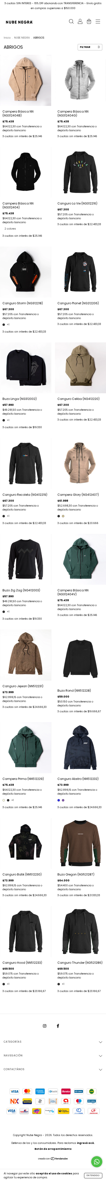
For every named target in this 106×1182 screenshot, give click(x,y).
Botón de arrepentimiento (53, 1149)
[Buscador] (71, 22)
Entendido (93, 1175)
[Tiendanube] (53, 1159)
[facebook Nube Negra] (57, 1026)
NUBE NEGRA (22, 38)
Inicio (7, 38)
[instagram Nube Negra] (45, 1026)
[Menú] (97, 22)
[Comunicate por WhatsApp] (96, 1161)
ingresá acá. (86, 1143)
